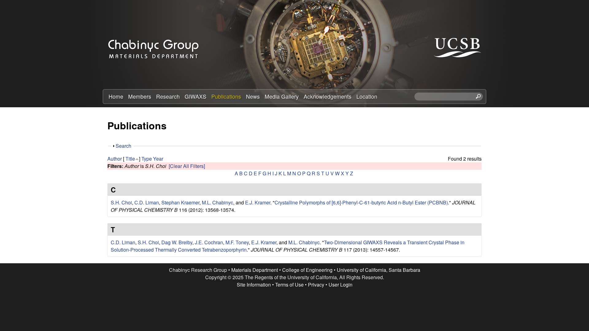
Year (158, 158)
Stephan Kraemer (180, 202)
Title (130, 158)
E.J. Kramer (257, 202)
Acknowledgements (328, 96)
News (253, 96)
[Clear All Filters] (187, 165)
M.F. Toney (237, 242)
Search (123, 145)
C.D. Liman (146, 202)
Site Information (254, 284)
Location (366, 96)
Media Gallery (282, 96)
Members (139, 96)
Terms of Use (289, 284)
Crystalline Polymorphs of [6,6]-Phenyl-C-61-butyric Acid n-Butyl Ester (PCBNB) (361, 202)
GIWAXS (195, 96)
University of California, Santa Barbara (378, 269)
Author (114, 158)
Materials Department (254, 269)
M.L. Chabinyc (217, 202)
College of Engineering (307, 269)
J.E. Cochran (209, 242)
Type (146, 158)
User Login (340, 284)
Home (116, 96)
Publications (226, 96)
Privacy (316, 284)
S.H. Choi (121, 202)
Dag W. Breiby (176, 242)
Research (168, 96)
